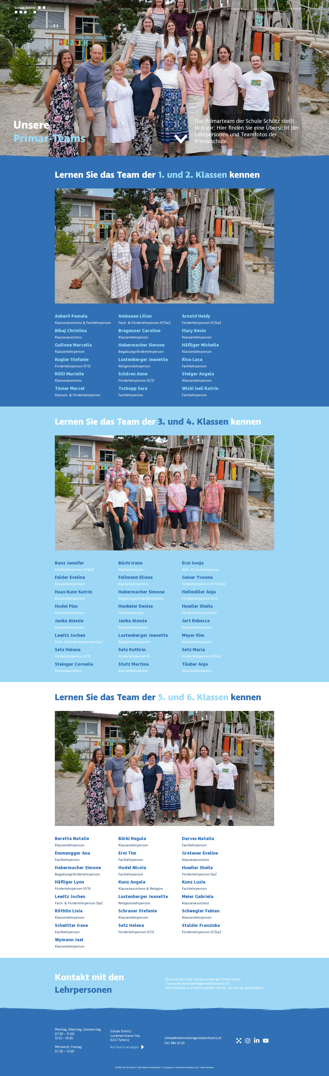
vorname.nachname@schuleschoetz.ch (198, 983)
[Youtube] (265, 1040)
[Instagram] (247, 1040)
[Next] (181, 139)
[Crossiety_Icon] (238, 1040)
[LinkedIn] (256, 1040)
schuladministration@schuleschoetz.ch (192, 1038)
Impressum (169, 1067)
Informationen (207, 1067)
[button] (152, 8)
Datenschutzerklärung (187, 1067)
